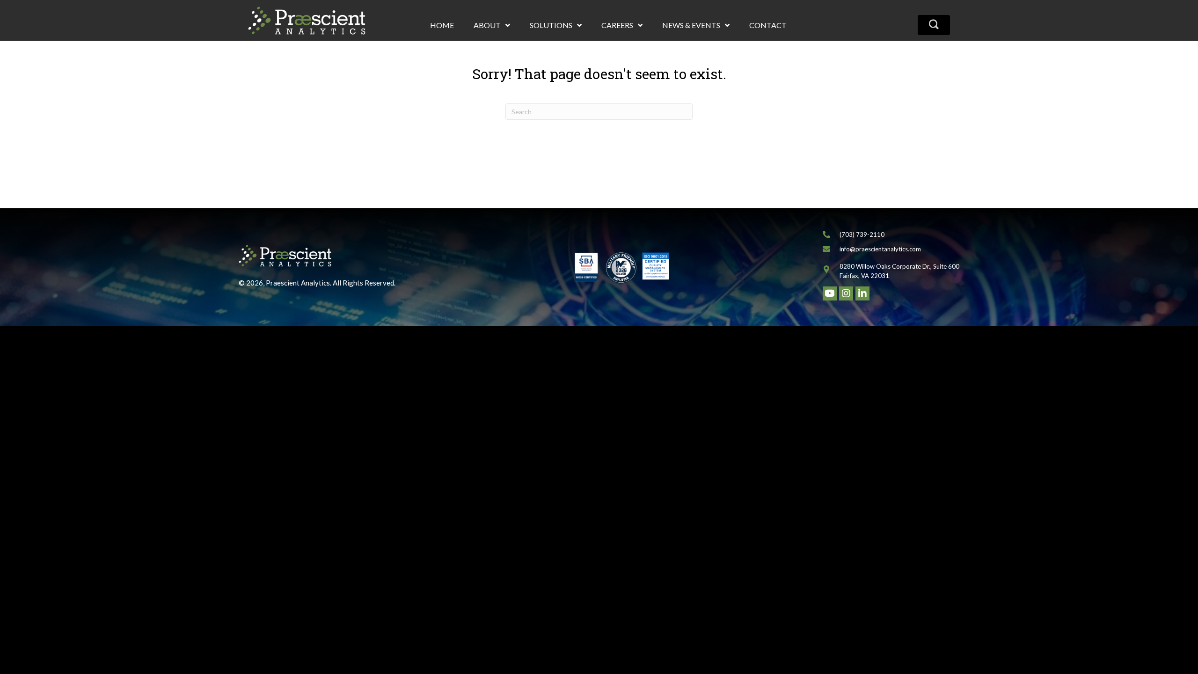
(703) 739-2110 (862, 234)
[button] (934, 25)
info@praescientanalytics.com (880, 249)
